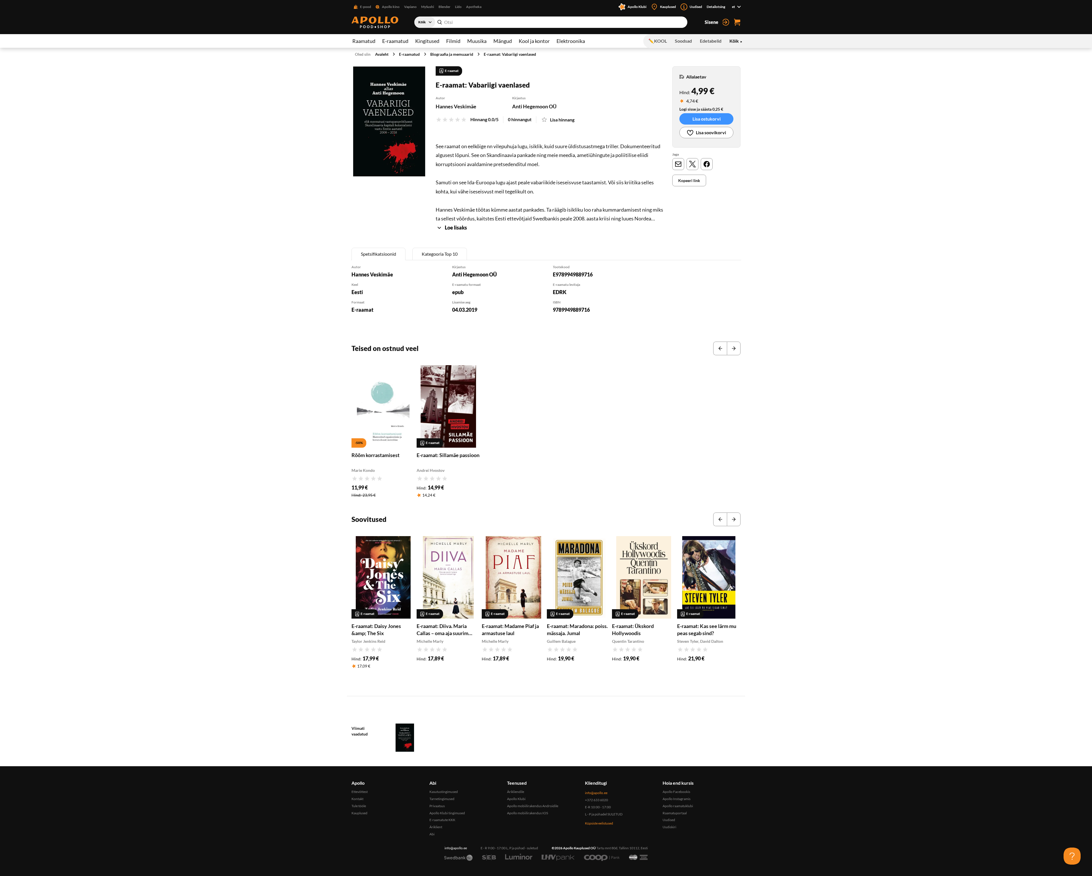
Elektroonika (571, 41)
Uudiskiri (669, 827)
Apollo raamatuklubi (678, 806)
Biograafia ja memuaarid (451, 54)
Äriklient (435, 827)
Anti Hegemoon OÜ (534, 106)
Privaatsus (437, 806)
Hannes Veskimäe (456, 106)
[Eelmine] (720, 348)
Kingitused (427, 41)
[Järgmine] (734, 348)
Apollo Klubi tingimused (447, 813)
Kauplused (359, 813)
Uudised (669, 820)
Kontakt (357, 799)
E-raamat (362, 310)
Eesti (357, 292)
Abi (432, 834)
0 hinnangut (519, 119)
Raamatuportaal (675, 813)
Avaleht (381, 54)
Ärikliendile (515, 792)
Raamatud (363, 41)
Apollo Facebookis (676, 792)
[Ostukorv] (737, 22)
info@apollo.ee (596, 793)
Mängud (502, 41)
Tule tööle (358, 806)
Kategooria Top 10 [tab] (440, 254)
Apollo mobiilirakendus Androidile (532, 806)
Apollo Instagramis (676, 799)
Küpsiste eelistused (599, 823)
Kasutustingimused (443, 792)
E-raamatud (395, 41)
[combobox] (550, 22)
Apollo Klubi (516, 799)
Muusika (477, 41)
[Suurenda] (389, 121)
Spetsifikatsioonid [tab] (378, 254)
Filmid (453, 41)
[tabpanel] (546, 296)
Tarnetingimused (441, 799)
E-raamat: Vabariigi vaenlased (510, 54)
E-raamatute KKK (442, 820)
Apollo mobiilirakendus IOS (527, 813)
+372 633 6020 (596, 800)
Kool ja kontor (534, 41)
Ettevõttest (359, 792)
